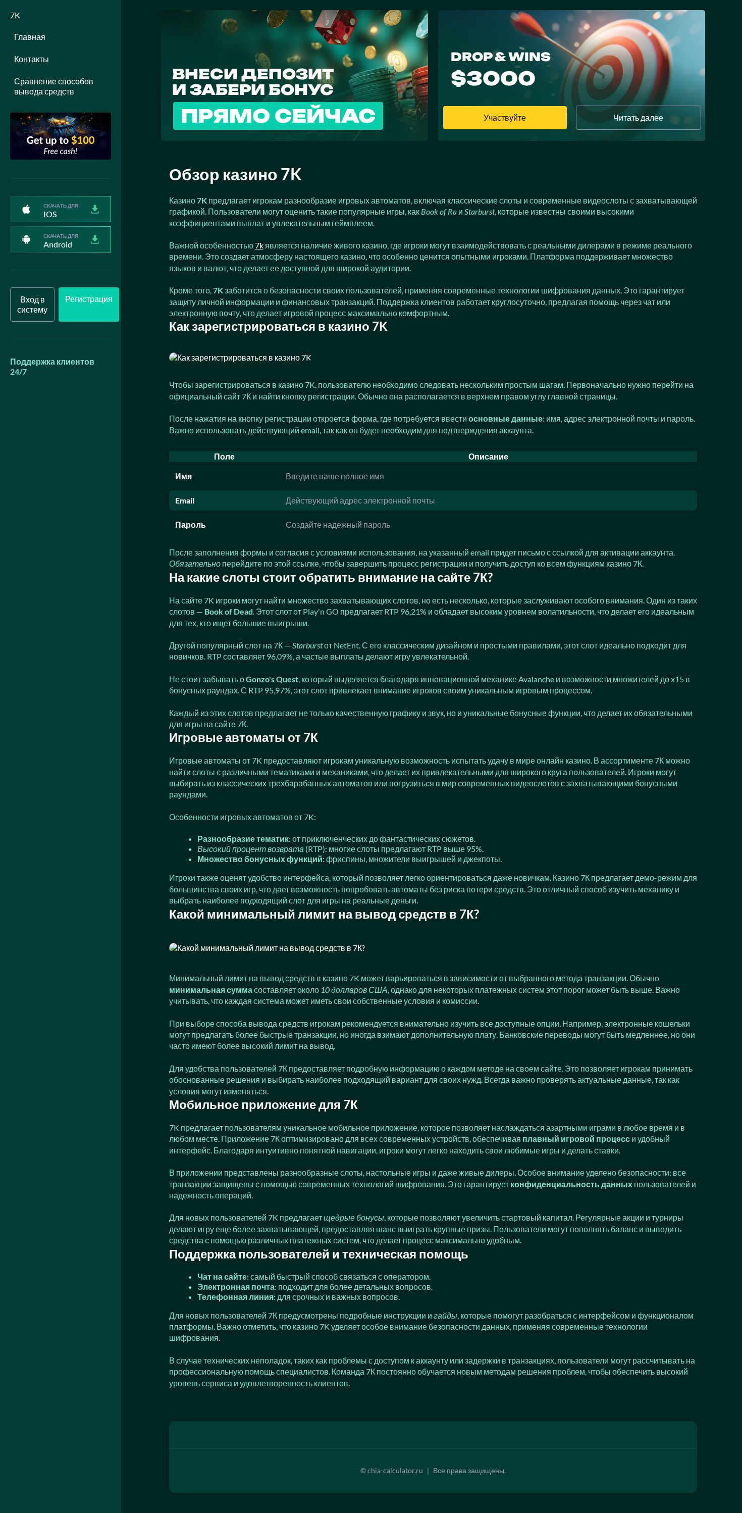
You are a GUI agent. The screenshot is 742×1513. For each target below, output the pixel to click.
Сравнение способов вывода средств (53, 86)
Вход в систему (32, 304)
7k (259, 245)
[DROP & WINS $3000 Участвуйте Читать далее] (571, 137)
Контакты (31, 59)
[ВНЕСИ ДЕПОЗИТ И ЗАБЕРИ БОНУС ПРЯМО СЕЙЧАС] (294, 137)
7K (15, 15)
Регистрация (89, 299)
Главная (29, 36)
